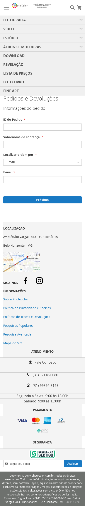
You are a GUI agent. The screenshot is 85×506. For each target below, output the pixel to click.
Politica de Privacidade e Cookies (27, 308)
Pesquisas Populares (18, 325)
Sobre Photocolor (15, 299)
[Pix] (42, 431)
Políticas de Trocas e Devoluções (26, 317)
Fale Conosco (44, 362)
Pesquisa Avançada (17, 334)
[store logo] (31, 5)
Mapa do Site (12, 343)
